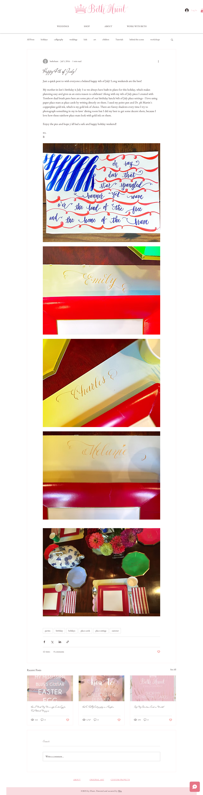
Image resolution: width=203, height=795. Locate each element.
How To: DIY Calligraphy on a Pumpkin (98, 707)
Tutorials (119, 39)
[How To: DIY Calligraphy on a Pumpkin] (101, 688)
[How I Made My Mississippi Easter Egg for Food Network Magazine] (50, 688)
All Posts (30, 39)
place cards (85, 630)
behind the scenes (137, 39)
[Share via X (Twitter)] (52, 641)
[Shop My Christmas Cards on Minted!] (153, 688)
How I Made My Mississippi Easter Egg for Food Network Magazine (48, 709)
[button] (86, 26)
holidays (44, 39)
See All (173, 669)
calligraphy (58, 39)
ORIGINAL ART (97, 779)
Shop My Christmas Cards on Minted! (149, 707)
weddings (73, 39)
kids (85, 39)
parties (47, 630)
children (105, 39)
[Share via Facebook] (44, 641)
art (95, 39)
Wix (120, 791)
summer (115, 630)
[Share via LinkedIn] (59, 641)
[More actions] (158, 61)
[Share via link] (67, 641)
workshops (155, 39)
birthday (59, 630)
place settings (100, 630)
